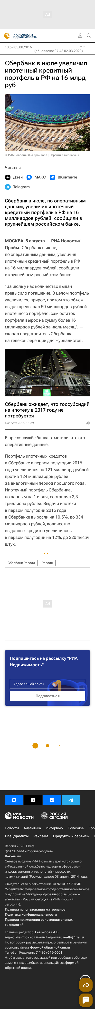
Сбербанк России (21, 563)
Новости (12, 828)
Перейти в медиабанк (64, 155)
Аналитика (32, 828)
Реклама (40, 836)
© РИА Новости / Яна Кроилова (26, 155)
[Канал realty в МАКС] (14, 800)
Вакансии (13, 856)
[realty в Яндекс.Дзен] (33, 800)
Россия (47, 563)
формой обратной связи (50, 947)
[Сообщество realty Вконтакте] (52, 800)
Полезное (76, 828)
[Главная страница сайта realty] (29, 36)
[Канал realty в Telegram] (71, 800)
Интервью (54, 828)
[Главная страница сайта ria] (5, 36)
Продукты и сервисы (71, 836)
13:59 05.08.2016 (18, 47)
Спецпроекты (16, 836)
